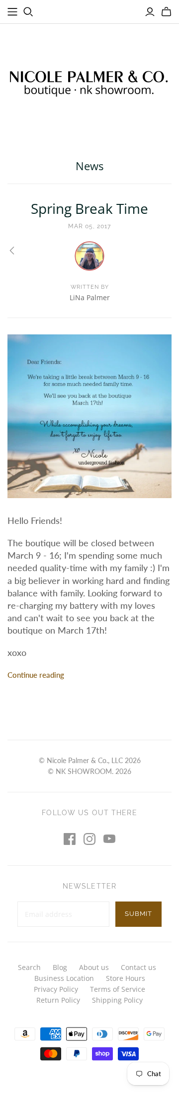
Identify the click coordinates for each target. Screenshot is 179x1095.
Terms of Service (117, 989)
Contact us (138, 967)
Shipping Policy (117, 1000)
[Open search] (28, 12)
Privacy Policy (56, 989)
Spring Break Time (89, 208)
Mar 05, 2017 (89, 226)
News (89, 165)
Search (29, 967)
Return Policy (58, 1000)
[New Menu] (12, 12)
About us (94, 967)
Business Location (64, 978)
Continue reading (35, 674)
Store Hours (125, 978)
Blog (60, 967)
